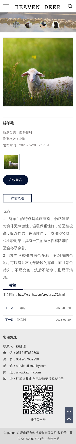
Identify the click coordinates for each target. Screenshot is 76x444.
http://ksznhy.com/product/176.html (41, 294)
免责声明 (53, 439)
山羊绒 (21, 308)
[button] (6, 162)
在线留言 (15, 180)
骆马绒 (21, 319)
